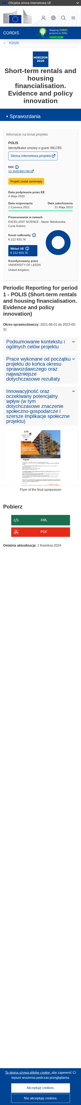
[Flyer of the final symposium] (40, 458)
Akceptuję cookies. (40, 1088)
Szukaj (63, 17)
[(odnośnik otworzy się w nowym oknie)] (17, 16)
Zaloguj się (43, 17)
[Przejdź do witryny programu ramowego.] (40, 59)
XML (43, 520)
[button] (53, 17)
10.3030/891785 (19, 171)
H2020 (14, 43)
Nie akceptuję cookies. (40, 1098)
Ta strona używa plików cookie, (28, 1072)
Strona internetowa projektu (31, 157)
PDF (43, 532)
